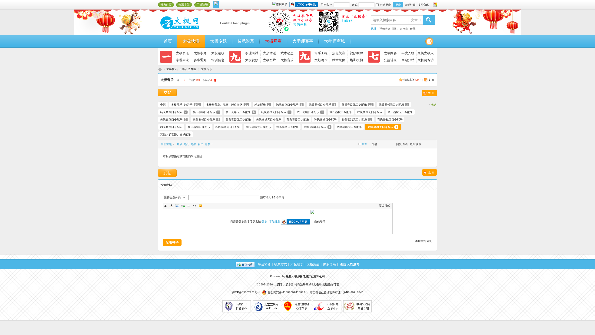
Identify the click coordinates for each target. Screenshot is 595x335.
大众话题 (269, 53)
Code (194, 205)
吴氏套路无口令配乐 (238, 119)
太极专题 (218, 41)
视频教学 (356, 53)
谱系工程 (320, 53)
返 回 (431, 93)
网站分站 (407, 60)
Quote (188, 205)
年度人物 (407, 53)
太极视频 (251, 60)
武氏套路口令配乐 (310, 112)
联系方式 (280, 264)
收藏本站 (184, 4)
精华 (200, 144)
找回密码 (423, 5)
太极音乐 (287, 60)
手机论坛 (202, 4)
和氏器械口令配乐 (199, 127)
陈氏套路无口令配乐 (357, 104)
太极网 (160, 69)
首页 (168, 41)
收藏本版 (411, 79)
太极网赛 (273, 41)
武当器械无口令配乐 (382, 127)
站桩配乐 (262, 104)
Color (171, 205)
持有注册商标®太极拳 (308, 284)
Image (177, 205)
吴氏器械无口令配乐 (268, 119)
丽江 (395, 28)
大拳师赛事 (302, 41)
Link (183, 205)
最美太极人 (425, 53)
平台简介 (264, 264)
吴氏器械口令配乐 (206, 119)
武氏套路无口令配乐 (369, 112)
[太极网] (189, 31)
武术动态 (287, 53)
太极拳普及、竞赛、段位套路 (227, 104)
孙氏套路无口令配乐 (356, 119)
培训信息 (217, 60)
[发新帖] (167, 92)
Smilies (200, 205)
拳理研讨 (251, 53)
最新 (179, 144)
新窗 (364, 144)
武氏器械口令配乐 (341, 112)
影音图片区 (189, 69)
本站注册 (410, 5)
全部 (163, 104)
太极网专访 (425, 60)
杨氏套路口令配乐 (173, 112)
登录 (398, 5)
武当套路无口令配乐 (349, 127)
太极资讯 (182, 53)
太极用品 (313, 264)
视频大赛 (384, 28)
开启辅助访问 (430, 5)
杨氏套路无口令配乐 (240, 112)
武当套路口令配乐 (287, 127)
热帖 (193, 144)
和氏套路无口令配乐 (228, 127)
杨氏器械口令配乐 (206, 112)
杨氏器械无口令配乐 (275, 112)
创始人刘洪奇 (350, 264)
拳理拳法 (182, 60)
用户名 (325, 4)
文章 (414, 20)
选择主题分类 (172, 197)
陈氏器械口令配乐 (322, 104)
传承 (413, 28)
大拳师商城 (334, 41)
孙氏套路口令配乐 (298, 119)
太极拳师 (200, 53)
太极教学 (296, 264)
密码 (354, 5)
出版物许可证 (330, 284)
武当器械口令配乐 (317, 127)
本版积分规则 (423, 241)
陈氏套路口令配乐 (289, 104)
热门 (186, 144)
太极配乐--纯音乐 (185, 104)
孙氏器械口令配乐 (325, 119)
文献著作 (320, 60)
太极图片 (269, 60)
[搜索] (429, 20)
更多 (207, 144)
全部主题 (166, 144)
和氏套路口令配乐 (171, 127)
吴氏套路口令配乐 (173, 119)
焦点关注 (338, 53)
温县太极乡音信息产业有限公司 (305, 276)
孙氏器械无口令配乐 (390, 119)
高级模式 (384, 205)
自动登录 (385, 5)
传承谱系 (246, 41)
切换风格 (434, 5)
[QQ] (245, 264)
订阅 (431, 79)
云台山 (404, 28)
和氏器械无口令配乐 (258, 127)
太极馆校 (217, 53)
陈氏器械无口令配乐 (393, 104)
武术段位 (338, 60)
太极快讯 (191, 41)
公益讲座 (390, 60)
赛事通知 (200, 60)
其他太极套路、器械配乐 (175, 134)
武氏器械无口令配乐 (400, 112)
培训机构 (356, 60)
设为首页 (166, 4)
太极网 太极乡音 (284, 284)
